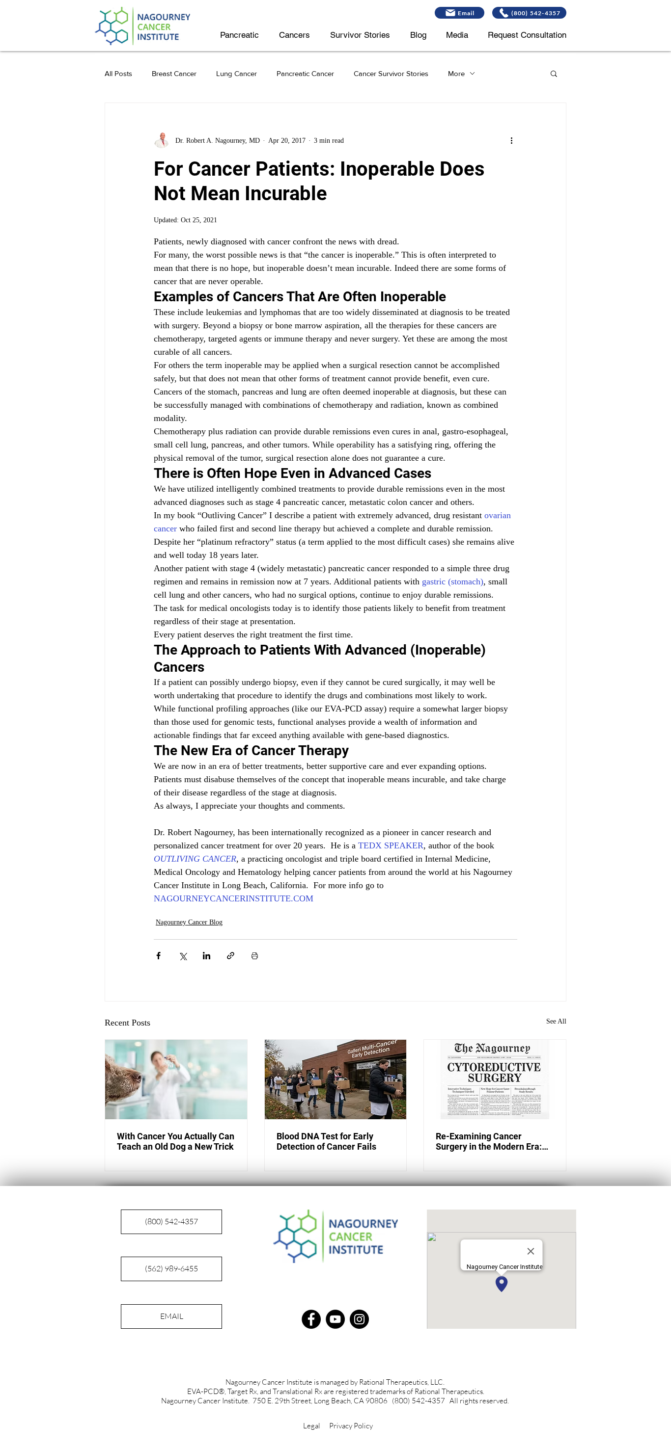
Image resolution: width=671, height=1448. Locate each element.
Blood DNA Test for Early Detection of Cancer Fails (326, 1141)
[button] (554, 73)
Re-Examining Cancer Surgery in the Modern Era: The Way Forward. (489, 1141)
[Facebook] (311, 1319)
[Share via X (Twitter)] (182, 955)
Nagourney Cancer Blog (189, 922)
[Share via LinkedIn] (206, 955)
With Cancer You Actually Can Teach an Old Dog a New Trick (175, 1141)
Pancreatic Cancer (305, 73)
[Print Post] (254, 955)
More (456, 73)
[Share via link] (230, 955)
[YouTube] (335, 1319)
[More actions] (511, 140)
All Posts (118, 73)
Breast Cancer (174, 73)
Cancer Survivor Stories (391, 73)
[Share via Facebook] (158, 955)
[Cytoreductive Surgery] (495, 1079)
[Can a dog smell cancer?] (176, 1079)
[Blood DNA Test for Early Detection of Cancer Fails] (336, 1079)
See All (556, 1021)
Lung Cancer (236, 73)
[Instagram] (359, 1319)
